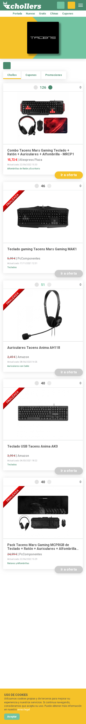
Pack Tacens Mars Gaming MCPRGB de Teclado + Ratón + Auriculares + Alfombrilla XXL (41, 547)
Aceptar (12, 716)
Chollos (12, 75)
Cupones (67, 13)
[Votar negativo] (36, 87)
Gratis (42, 13)
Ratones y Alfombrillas (18, 563)
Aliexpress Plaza (30, 159)
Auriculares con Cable (18, 366)
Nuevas (30, 13)
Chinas (54, 13)
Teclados (12, 267)
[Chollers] (22, 5)
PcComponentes (29, 258)
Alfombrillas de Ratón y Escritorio (23, 168)
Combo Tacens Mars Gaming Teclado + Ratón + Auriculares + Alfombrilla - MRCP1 (40, 152)
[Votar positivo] (50, 87)
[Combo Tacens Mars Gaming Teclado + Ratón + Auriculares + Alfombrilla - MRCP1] (43, 118)
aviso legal (23, 709)
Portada (17, 13)
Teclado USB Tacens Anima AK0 (32, 446)
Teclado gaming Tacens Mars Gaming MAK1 (42, 249)
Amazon (23, 357)
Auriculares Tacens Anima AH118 (33, 348)
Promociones (53, 75)
